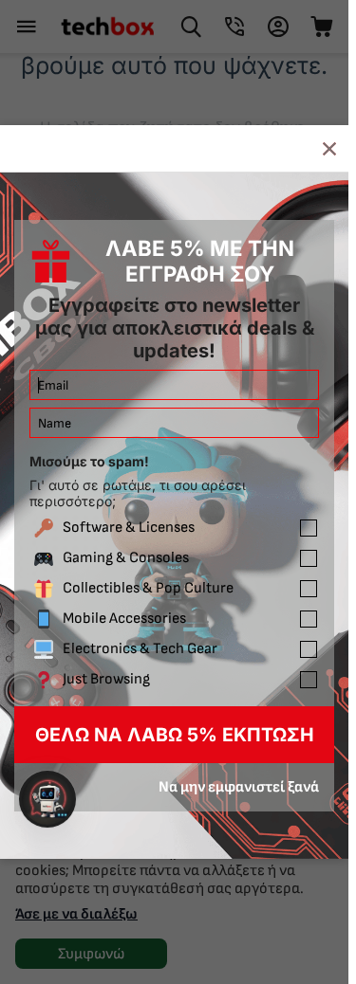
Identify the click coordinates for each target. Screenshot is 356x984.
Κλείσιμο (329, 148)
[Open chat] (47, 799)
